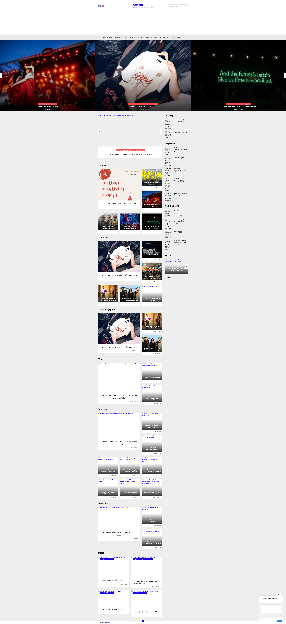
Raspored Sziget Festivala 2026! (178, 232)
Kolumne (163, 37)
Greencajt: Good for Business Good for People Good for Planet (180, 180)
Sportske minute (176, 37)
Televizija (139, 37)
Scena (138, 5)
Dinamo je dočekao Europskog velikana (147, 612)
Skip (274, 621)
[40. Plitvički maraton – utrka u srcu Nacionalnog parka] (146, 568)
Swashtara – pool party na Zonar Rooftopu (180, 120)
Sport (102, 559)
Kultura (118, 37)
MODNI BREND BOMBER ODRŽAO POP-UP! (180, 170)
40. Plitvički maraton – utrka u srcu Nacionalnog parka (145, 582)
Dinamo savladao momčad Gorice (111, 609)
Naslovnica (107, 37)
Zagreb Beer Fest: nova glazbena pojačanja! (180, 194)
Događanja (136, 559)
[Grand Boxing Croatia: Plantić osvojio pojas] (112, 567)
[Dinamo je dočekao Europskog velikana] (144, 599)
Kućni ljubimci (151, 37)
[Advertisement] (143, 23)
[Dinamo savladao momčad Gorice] (109, 598)
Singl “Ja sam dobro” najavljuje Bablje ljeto (180, 241)
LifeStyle (128, 37)
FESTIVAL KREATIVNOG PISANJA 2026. (181, 132)
